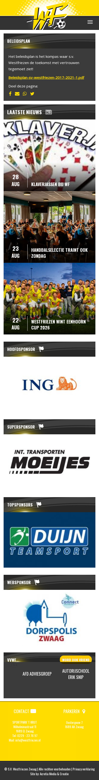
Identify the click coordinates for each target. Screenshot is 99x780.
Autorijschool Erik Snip (76, 674)
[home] (49, 15)
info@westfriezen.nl (28, 740)
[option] (49, 384)
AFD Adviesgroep (37, 674)
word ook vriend (75, 659)
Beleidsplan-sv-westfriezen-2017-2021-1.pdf (46, 77)
